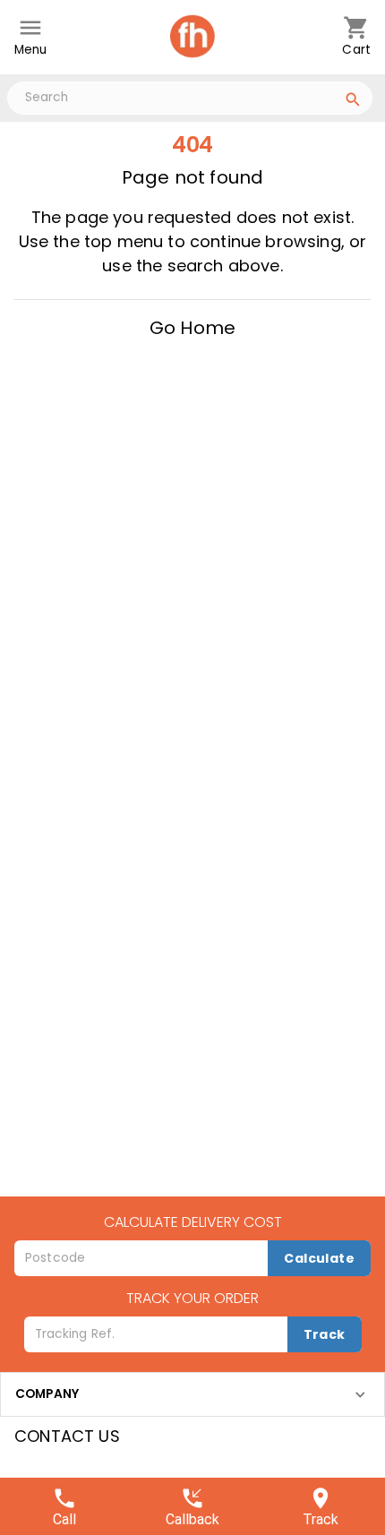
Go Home (192, 327)
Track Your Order (192, 1298)
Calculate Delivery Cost (193, 1222)
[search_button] (353, 102)
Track (325, 1334)
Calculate (319, 1258)
